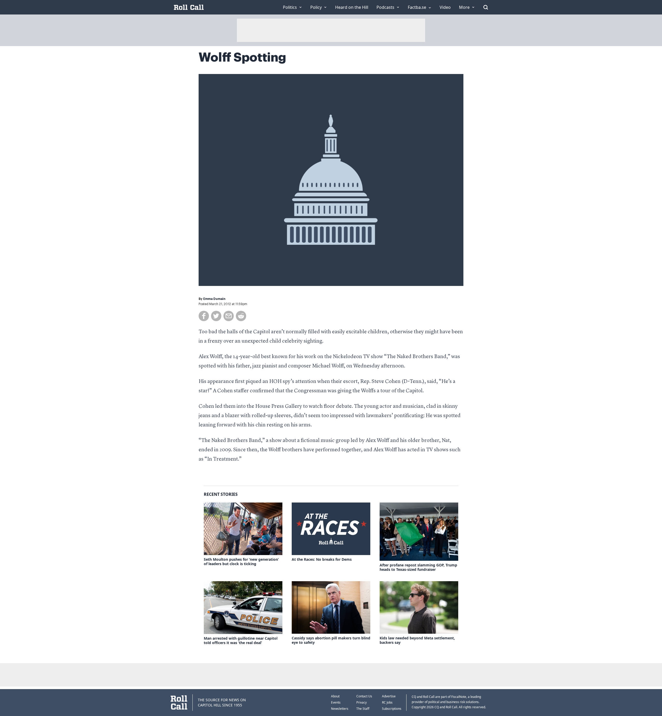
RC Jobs (387, 702)
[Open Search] (485, 7)
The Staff (362, 708)
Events (336, 702)
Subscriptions (391, 708)
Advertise (389, 696)
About (335, 696)
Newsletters (339, 708)
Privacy (361, 702)
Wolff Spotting (242, 57)
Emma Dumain (214, 298)
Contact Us (364, 696)
